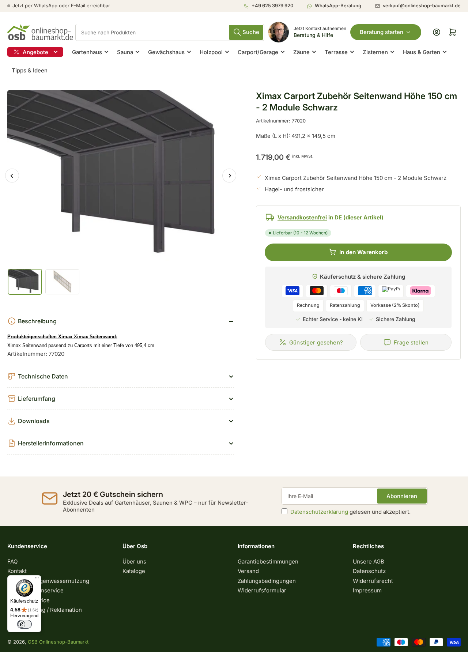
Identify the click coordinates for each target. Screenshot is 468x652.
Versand (248, 571)
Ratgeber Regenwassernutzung (48, 580)
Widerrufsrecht (373, 580)
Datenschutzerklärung (319, 511)
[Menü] (37, 579)
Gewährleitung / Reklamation (44, 609)
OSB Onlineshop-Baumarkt (58, 642)
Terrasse (336, 52)
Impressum (367, 590)
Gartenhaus (87, 52)
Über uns (134, 561)
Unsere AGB (368, 561)
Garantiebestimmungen (268, 561)
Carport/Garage (258, 52)
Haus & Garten (421, 52)
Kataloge (133, 571)
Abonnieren (401, 496)
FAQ (12, 561)
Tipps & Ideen (30, 70)
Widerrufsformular (262, 590)
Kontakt (17, 571)
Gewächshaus (166, 52)
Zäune (301, 52)
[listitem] (272, 6)
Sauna (125, 52)
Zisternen (375, 52)
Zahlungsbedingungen (267, 580)
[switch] (24, 624)
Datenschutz (369, 571)
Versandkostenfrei (302, 217)
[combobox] (169, 32)
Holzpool (211, 52)
